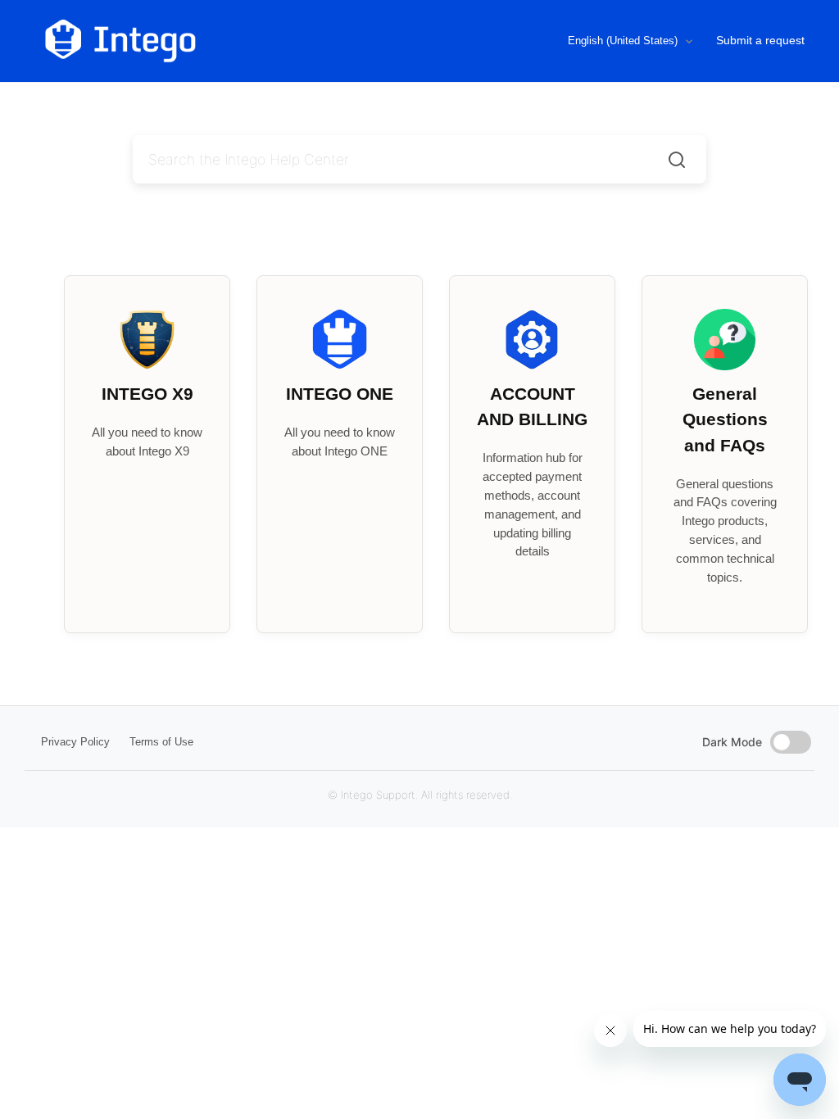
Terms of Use (161, 742)
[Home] (188, 41)
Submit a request (760, 40)
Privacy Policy (75, 742)
